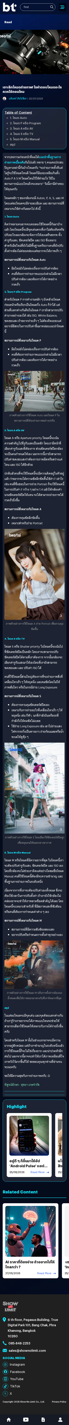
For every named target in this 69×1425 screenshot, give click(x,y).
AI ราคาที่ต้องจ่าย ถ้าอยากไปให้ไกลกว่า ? (30, 1264)
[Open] (62, 7)
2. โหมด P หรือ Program (25, 123)
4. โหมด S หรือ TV (21, 134)
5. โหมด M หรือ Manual (25, 139)
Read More (37, 1172)
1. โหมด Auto (18, 118)
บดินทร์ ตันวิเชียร (18, 98)
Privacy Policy (59, 1401)
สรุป (12, 144)
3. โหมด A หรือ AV (21, 128)
